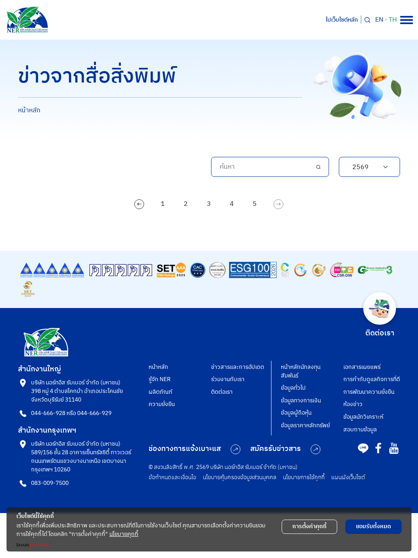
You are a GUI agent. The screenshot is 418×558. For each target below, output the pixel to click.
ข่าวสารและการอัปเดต (237, 367)
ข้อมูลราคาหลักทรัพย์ (305, 425)
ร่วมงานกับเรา (228, 379)
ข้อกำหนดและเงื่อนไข (172, 477)
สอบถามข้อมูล (360, 429)
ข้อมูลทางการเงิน (301, 400)
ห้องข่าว (352, 404)
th (393, 20)
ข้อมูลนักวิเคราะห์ (363, 417)
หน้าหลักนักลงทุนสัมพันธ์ (300, 371)
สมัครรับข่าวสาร (275, 449)
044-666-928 (48, 413)
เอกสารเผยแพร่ (361, 367)
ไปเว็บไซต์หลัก (342, 20)
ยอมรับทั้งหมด (373, 526)
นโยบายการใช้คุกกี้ (304, 477)
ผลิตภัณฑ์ (160, 392)
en (379, 20)
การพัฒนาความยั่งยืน (368, 392)
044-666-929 (94, 413)
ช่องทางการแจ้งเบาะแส (185, 449)
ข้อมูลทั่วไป (293, 388)
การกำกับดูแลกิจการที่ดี (371, 379)
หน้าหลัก (29, 111)
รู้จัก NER (160, 379)
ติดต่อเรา (222, 392)
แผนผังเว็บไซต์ (348, 477)
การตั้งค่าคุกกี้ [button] (309, 526)
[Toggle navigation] (406, 20)
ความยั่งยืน (162, 404)
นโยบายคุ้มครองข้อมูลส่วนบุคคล (239, 477)
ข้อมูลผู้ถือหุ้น (296, 412)
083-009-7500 (50, 483)
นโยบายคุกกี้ (123, 534)
